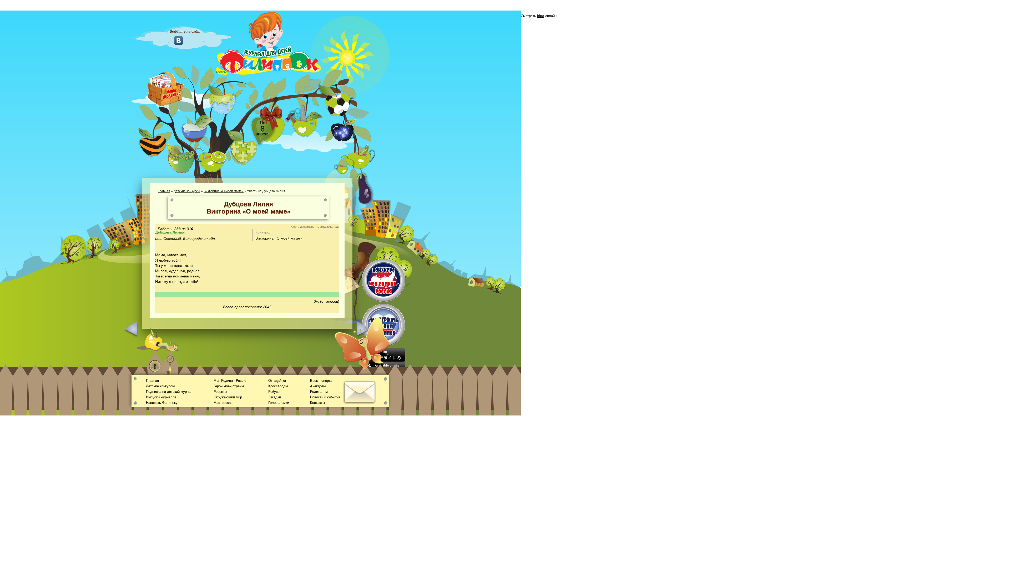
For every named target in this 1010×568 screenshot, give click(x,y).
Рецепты (220, 392)
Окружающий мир (228, 397)
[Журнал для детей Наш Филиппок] (268, 43)
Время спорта (321, 381)
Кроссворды (278, 386)
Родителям (319, 392)
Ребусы (274, 392)
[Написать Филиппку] (353, 283)
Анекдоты (318, 386)
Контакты (317, 403)
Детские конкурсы (187, 191)
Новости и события (325, 397)
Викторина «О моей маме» (224, 191)
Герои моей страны (229, 386)
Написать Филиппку (162, 403)
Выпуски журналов (161, 397)
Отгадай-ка (277, 381)
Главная (164, 191)
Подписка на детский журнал (169, 392)
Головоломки (278, 403)
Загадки (274, 397)
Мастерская (223, 403)
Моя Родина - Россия (230, 381)
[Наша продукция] (165, 89)
